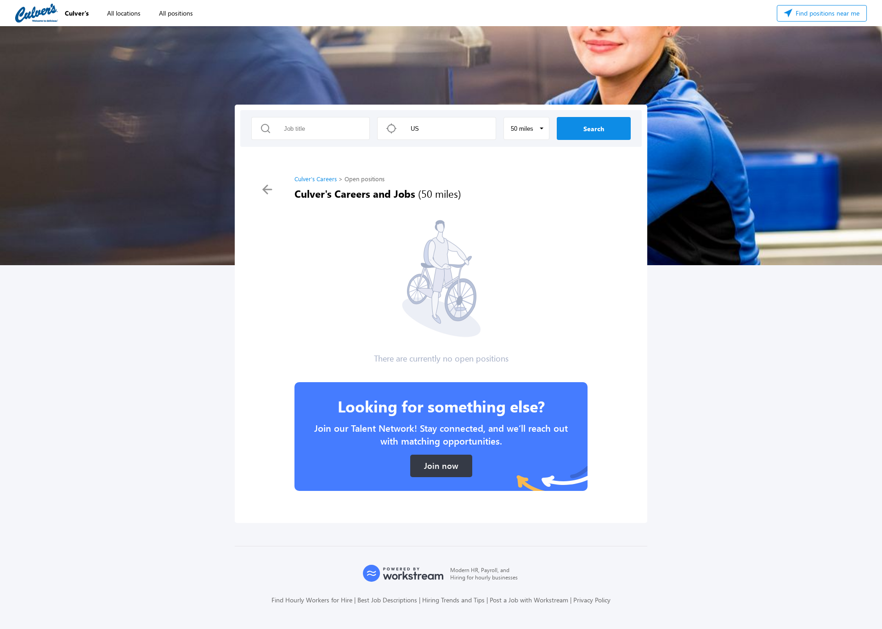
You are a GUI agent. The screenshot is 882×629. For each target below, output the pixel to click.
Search (593, 128)
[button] (526, 128)
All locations (124, 13)
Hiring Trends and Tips (453, 600)
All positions (176, 13)
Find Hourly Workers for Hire (311, 600)
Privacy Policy (592, 600)
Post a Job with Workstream (529, 600)
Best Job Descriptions (387, 600)
